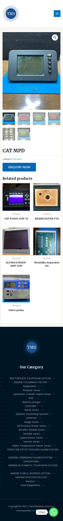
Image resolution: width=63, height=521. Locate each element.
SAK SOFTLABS (39, 510)
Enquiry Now (19, 167)
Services (17, 158)
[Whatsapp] (53, 512)
